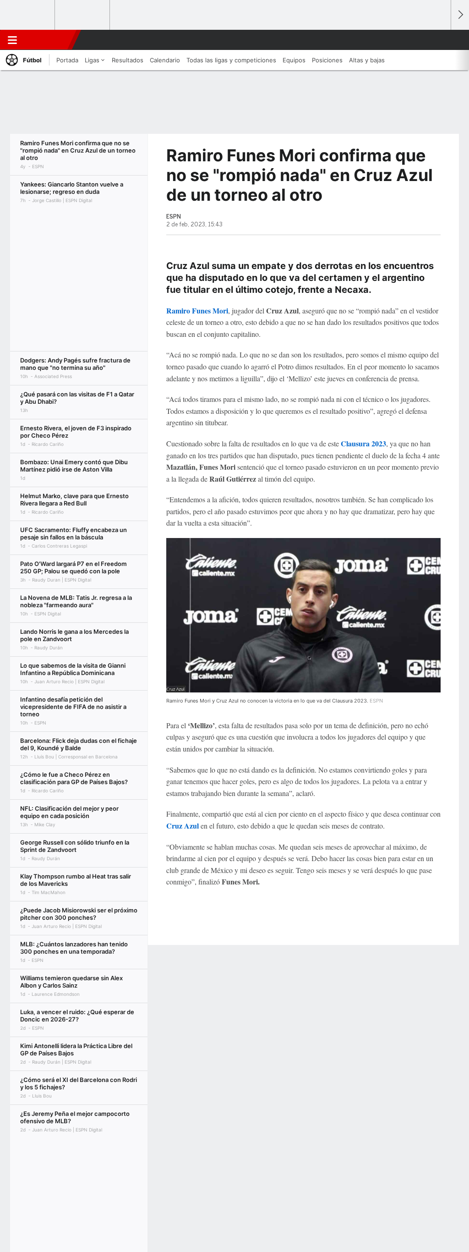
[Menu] (12, 40)
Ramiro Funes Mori (197, 310)
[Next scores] (460, 15)
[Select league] (28, 15)
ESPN (49, 40)
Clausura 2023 (363, 443)
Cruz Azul (182, 825)
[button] (439, 40)
